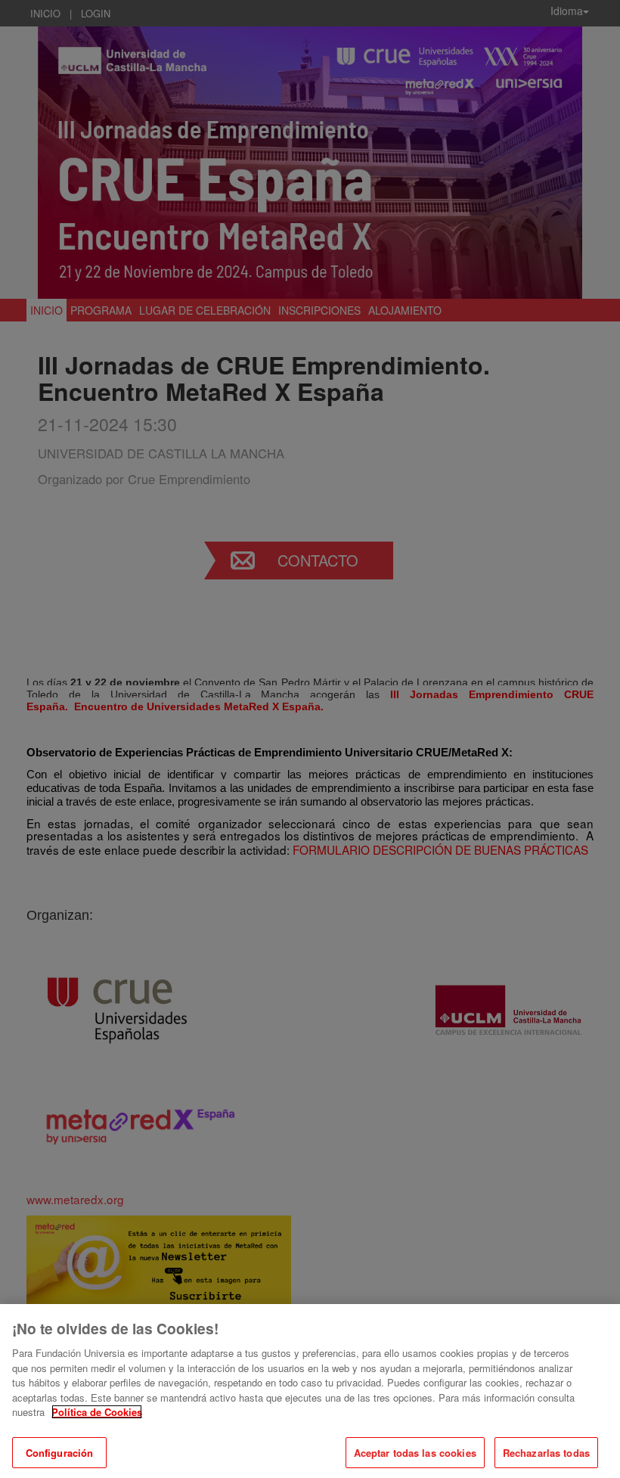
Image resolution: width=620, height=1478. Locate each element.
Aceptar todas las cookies (415, 1452)
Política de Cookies (96, 1412)
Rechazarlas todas (546, 1452)
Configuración (60, 1452)
